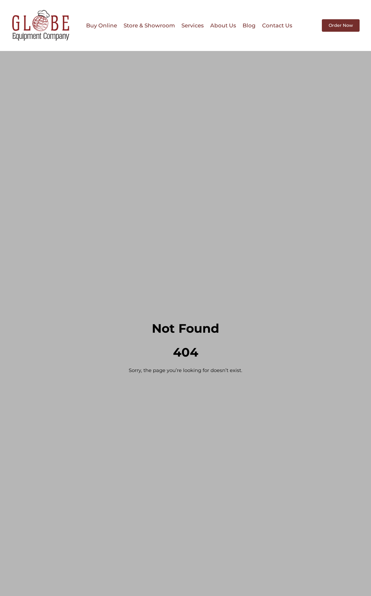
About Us (223, 25)
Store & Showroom (149, 25)
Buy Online (101, 25)
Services (192, 25)
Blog (249, 25)
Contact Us (277, 25)
